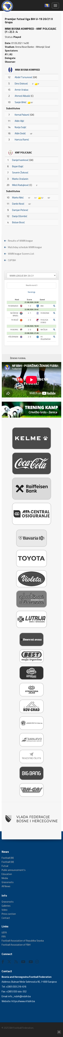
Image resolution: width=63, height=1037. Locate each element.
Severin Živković (20, 172)
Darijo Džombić (19, 216)
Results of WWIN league (20, 241)
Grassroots (8, 882)
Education (7, 874)
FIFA (4, 936)
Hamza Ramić (22, 139)
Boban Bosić (18, 222)
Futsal (5, 866)
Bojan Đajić (17, 166)
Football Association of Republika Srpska (23, 941)
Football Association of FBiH (16, 945)
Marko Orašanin (20, 179)
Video (4, 910)
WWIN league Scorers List (21, 254)
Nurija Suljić (20, 127)
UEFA (4, 932)
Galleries (6, 906)
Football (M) (8, 858)
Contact (6, 918)
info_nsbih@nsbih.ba (19, 996)
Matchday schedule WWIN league (25, 247)
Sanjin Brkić (20, 102)
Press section (9, 914)
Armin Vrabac (21, 90)
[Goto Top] (59, 1032)
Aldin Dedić (20, 133)
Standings (31, 292)
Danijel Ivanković (20, 160)
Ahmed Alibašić (22, 96)
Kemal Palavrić (22, 115)
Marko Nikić (18, 197)
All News (6, 886)
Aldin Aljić (19, 121)
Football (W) (8, 862)
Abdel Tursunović (23, 77)
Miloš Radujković (20, 185)
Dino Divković (21, 83)
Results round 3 (31, 285)
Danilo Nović (18, 204)
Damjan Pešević (20, 210)
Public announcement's (14, 870)
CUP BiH (12, 260)
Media (5, 878)
